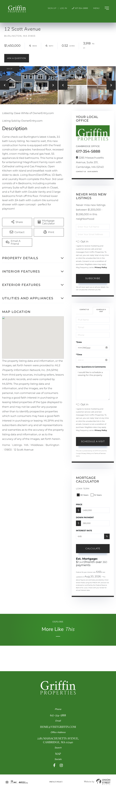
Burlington (52, 445)
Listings (17, 445)
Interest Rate (84, 530)
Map (58, 754)
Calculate (92, 548)
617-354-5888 (81, 8)
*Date (79, 342)
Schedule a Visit (101, 310)
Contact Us (81, 171)
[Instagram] (61, 765)
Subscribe (92, 278)
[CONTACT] (16, 58)
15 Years (98, 495)
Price (79, 504)
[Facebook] (54, 765)
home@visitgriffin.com (58, 727)
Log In (63, 8)
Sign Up (52, 8)
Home (6, 445)
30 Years (84, 495)
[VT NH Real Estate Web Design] (97, 782)
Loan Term (82, 488)
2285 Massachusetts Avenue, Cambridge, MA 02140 (58, 740)
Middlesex (37, 445)
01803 (8, 449)
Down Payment (85, 517)
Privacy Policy (101, 267)
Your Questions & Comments (91, 367)
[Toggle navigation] (101, 8)
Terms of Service (100, 453)
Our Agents (92, 171)
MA (26, 445)
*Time (79, 354)
